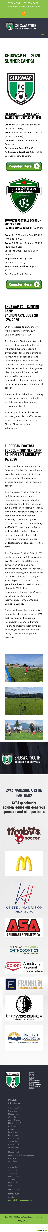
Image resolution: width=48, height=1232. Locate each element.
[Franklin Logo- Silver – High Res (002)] (24, 979)
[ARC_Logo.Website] (24, 963)
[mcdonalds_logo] (24, 851)
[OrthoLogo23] (24, 943)
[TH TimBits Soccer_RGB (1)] (24, 825)
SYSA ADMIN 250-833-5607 (23, 3)
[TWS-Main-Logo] (24, 996)
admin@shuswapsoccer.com (24, 6)
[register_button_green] (24, 161)
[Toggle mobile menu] (42, 34)
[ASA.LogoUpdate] (24, 919)
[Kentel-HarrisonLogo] (24, 881)
